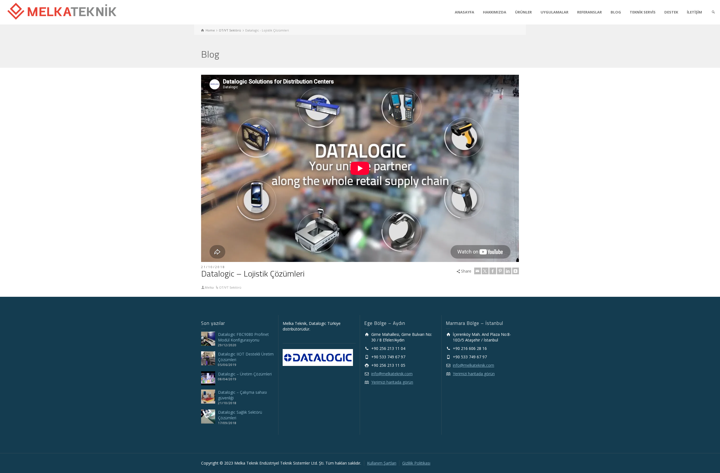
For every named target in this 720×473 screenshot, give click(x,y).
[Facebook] (492, 271)
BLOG (616, 12)
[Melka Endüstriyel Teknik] (62, 10)
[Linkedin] (508, 271)
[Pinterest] (500, 271)
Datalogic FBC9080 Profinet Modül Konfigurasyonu (243, 337)
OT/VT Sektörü (230, 287)
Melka (209, 287)
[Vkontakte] (515, 271)
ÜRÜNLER (523, 12)
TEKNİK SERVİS (643, 12)
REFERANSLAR (589, 12)
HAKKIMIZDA (494, 12)
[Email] (477, 271)
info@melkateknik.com (392, 373)
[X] (485, 271)
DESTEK (671, 12)
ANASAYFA (464, 12)
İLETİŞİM (694, 12)
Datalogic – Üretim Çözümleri (245, 374)
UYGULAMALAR (554, 12)
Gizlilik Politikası (416, 463)
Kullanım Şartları (381, 463)
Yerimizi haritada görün (392, 382)
